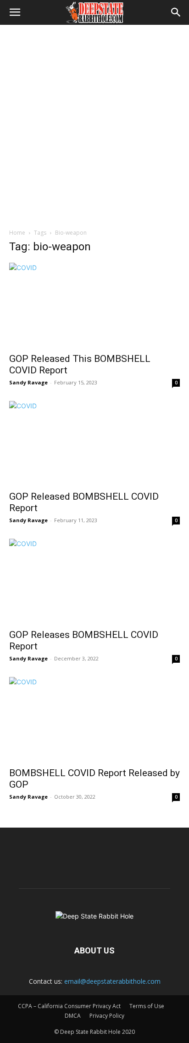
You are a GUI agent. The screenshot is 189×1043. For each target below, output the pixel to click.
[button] (14, 12)
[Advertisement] (94, 124)
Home (17, 233)
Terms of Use (146, 1006)
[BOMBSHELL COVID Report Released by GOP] (94, 719)
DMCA (73, 1016)
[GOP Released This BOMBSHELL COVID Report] (94, 305)
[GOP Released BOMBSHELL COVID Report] (94, 443)
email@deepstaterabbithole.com (112, 981)
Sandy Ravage (28, 382)
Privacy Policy (106, 1016)
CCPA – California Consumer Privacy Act (69, 1006)
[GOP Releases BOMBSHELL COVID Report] (94, 581)
